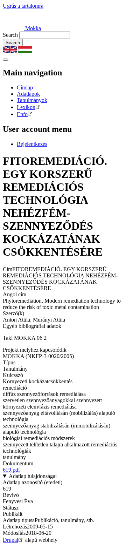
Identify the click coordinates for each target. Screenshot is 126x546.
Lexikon (26, 107)
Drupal (10, 540)
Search (10, 35)
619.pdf (11, 470)
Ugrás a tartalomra (23, 6)
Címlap (25, 87)
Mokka (32, 28)
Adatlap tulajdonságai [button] (33, 476)
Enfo (22, 114)
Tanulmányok (32, 100)
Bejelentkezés (32, 144)
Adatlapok (28, 94)
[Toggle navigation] (5, 60)
